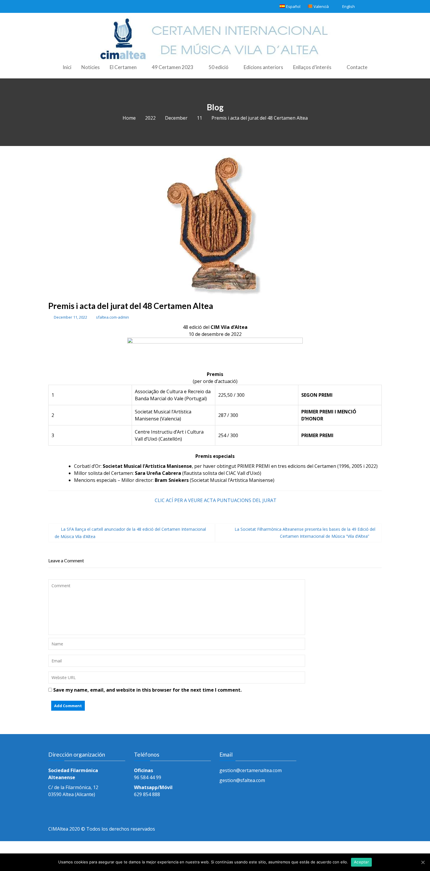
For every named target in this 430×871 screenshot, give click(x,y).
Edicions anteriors (263, 67)
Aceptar (361, 862)
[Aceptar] (423, 862)
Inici (67, 67)
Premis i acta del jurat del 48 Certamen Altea (130, 306)
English (348, 6)
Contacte (357, 67)
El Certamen (123, 67)
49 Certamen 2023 (172, 67)
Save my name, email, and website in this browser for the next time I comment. (147, 690)
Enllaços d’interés (312, 67)
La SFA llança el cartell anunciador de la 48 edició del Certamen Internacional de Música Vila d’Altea (130, 532)
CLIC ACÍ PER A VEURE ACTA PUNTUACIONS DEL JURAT (215, 500)
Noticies (90, 67)
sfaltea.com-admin (112, 317)
